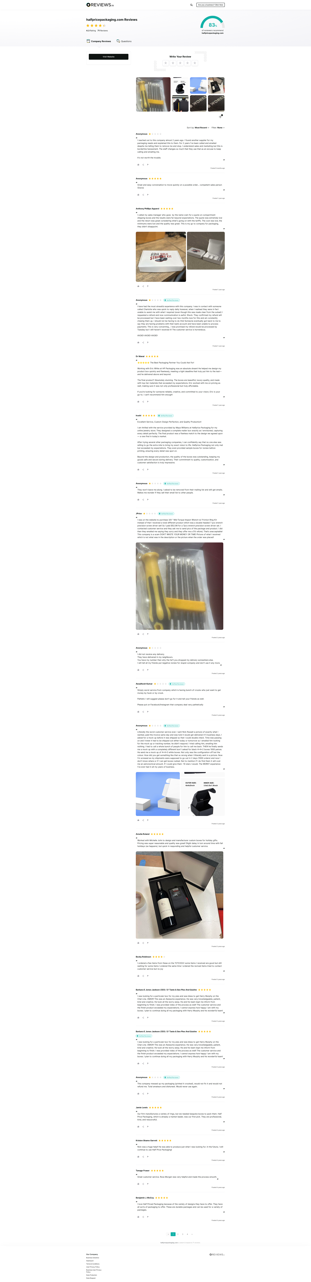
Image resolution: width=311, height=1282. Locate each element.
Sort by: (197, 127)
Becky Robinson (143, 957)
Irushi (138, 415)
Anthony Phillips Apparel (147, 208)
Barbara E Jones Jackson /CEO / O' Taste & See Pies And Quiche (166, 990)
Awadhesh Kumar (144, 684)
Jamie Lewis (142, 1107)
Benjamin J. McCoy (145, 1198)
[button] (191, 4)
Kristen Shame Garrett (146, 1140)
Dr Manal (140, 356)
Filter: (217, 127)
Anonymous (141, 134)
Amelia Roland (142, 834)
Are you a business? (210, 5)
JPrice (139, 513)
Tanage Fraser (143, 1170)
